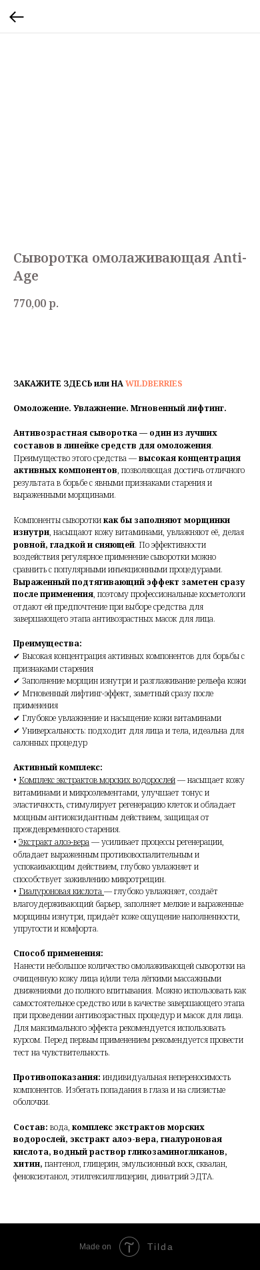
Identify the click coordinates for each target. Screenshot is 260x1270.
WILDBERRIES (154, 383)
